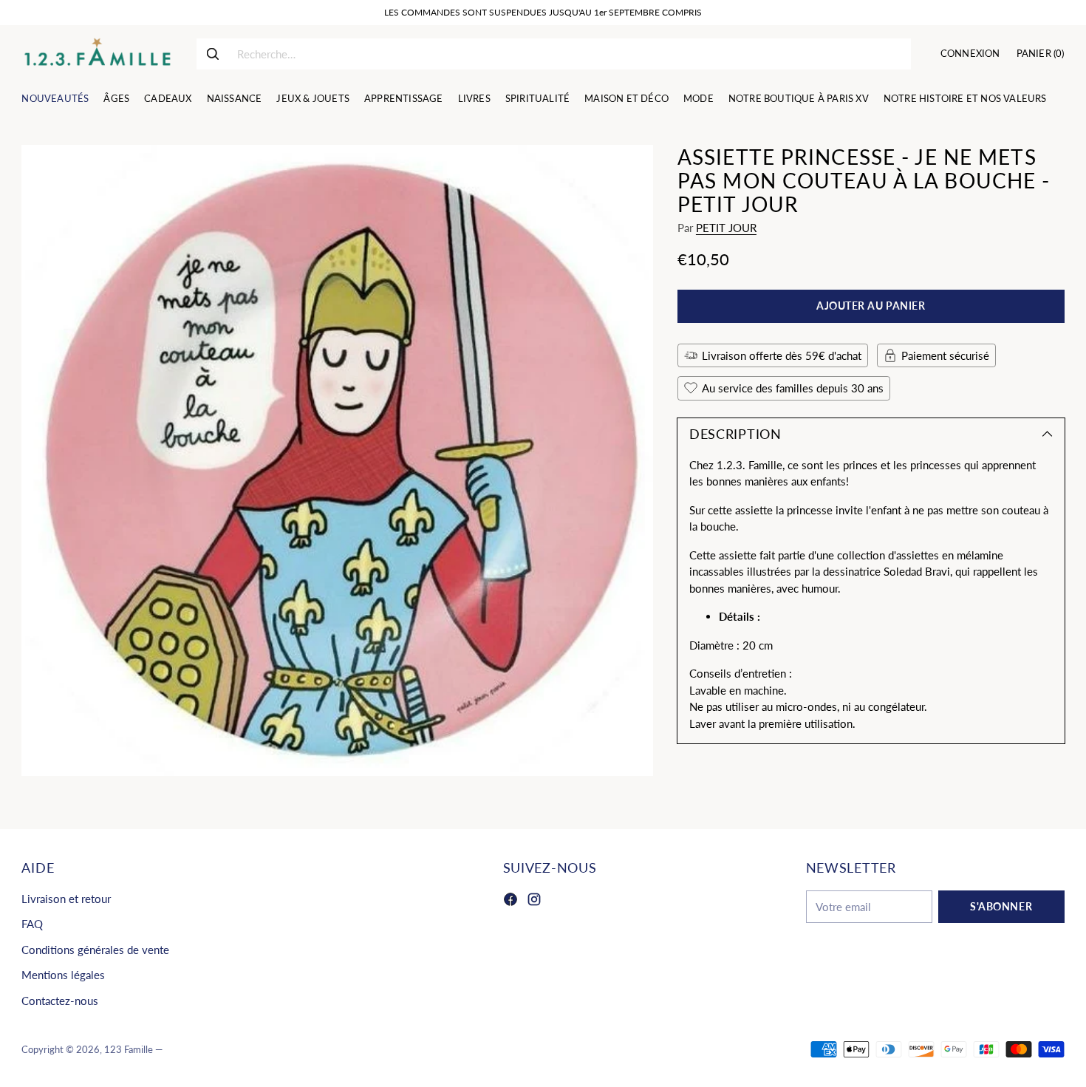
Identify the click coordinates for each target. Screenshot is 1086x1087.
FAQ (32, 923)
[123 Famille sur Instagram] (534, 901)
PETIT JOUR (726, 227)
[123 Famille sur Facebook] (510, 901)
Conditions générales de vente (95, 949)
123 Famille (128, 1049)
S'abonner (1001, 906)
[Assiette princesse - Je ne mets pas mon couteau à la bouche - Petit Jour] (336, 460)
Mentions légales (63, 974)
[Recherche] (213, 53)
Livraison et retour (66, 898)
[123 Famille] (97, 54)
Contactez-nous (59, 1000)
